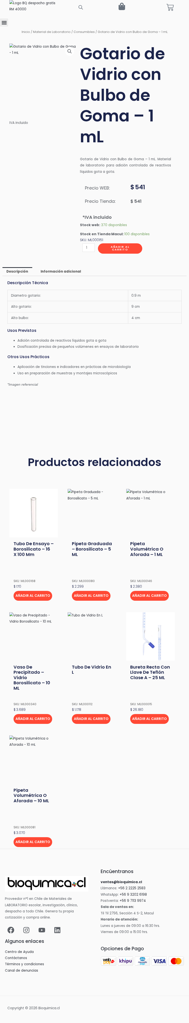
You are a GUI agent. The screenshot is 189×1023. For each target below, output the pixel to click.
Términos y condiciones (24, 964)
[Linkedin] (57, 930)
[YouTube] (42, 930)
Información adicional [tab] (61, 271)
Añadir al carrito (120, 248)
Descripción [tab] (17, 271)
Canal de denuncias (21, 970)
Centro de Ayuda (19, 952)
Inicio (26, 32)
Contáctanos (16, 958)
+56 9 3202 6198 (133, 894)
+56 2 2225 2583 (131, 888)
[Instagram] (26, 930)
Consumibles (84, 32)
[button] (4, 22)
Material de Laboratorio (52, 32)
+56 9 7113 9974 (133, 900)
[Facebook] (11, 930)
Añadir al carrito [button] (33, 595)
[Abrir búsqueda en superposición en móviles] (80, 7)
